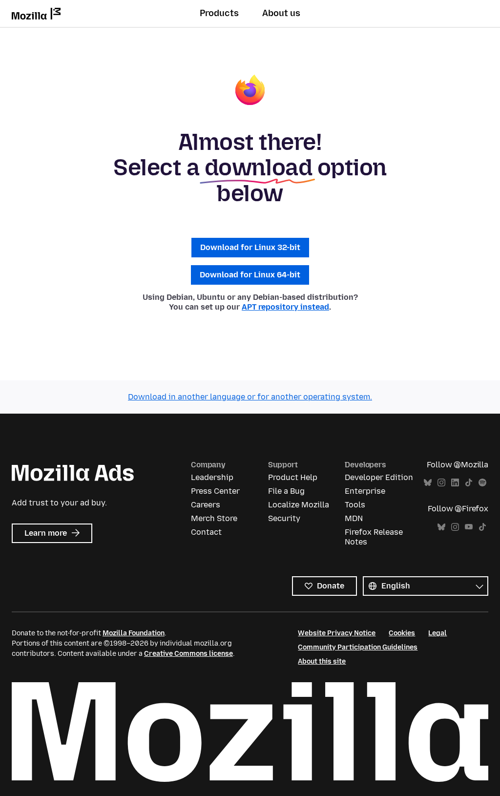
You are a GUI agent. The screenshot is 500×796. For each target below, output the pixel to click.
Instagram (441, 483)
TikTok (469, 483)
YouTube (469, 527)
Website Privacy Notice (336, 633)
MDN (354, 518)
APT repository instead (285, 307)
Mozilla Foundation (134, 633)
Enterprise (365, 491)
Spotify (482, 483)
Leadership (212, 477)
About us (281, 13)
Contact (206, 532)
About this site (322, 661)
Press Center (215, 491)
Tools (355, 504)
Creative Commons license (188, 653)
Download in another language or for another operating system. (250, 396)
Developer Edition (379, 477)
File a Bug (286, 491)
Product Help (292, 477)
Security (284, 518)
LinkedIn (455, 483)
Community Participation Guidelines (357, 647)
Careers (205, 504)
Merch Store (214, 518)
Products (219, 13)
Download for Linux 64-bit (250, 274)
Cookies (402, 633)
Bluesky (428, 483)
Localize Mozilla (298, 504)
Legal (437, 633)
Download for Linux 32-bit (250, 247)
